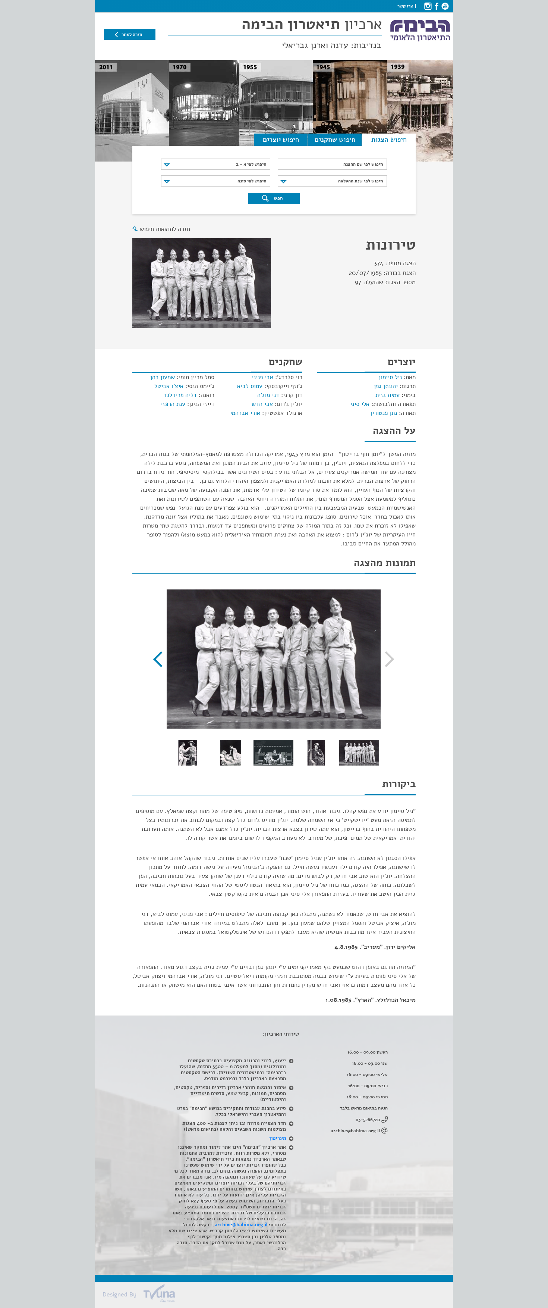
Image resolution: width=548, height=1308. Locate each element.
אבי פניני (262, 377)
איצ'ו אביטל (168, 386)
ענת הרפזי (173, 404)
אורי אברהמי (245, 413)
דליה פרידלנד (180, 395)
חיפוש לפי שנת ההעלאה (360, 181)
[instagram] (427, 6)
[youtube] (445, 6)
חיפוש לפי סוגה (251, 181)
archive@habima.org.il (355, 1131)
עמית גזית (387, 395)
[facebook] (436, 6)
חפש (278, 198)
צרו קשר (405, 6)
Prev (386, 659)
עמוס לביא (249, 386)
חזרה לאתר (132, 34)
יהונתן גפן (386, 386)
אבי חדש (262, 404)
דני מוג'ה (268, 395)
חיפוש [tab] (389, 139)
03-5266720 (368, 1119)
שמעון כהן (162, 377)
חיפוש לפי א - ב (251, 164)
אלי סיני (359, 404)
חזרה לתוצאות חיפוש (165, 229)
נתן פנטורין (383, 413)
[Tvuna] (277, 1295)
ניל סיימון (390, 377)
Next (161, 659)
